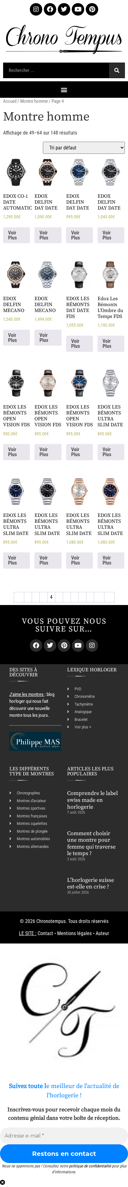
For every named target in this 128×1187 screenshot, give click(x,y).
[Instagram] (36, 9)
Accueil (9, 101)
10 (99, 597)
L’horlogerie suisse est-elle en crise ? (90, 884)
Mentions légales (74, 933)
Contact (45, 933)
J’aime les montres (26, 694)
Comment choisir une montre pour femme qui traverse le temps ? (91, 843)
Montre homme (34, 101)
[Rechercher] (117, 70)
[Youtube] (78, 9)
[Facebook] (50, 9)
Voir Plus (12, 235)
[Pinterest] (92, 9)
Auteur (102, 933)
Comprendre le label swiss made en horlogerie (92, 800)
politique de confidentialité (90, 1166)
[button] (64, 89)
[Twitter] (64, 9)
